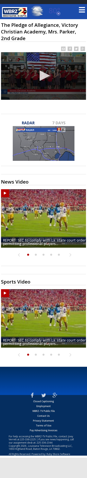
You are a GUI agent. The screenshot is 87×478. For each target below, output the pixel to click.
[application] (43, 76)
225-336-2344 (44, 442)
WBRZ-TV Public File (43, 411)
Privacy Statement (43, 420)
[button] (43, 75)
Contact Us (43, 416)
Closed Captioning (43, 401)
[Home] (15, 12)
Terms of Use (43, 425)
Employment (43, 406)
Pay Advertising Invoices (43, 430)
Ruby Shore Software (58, 454)
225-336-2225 (28, 439)
